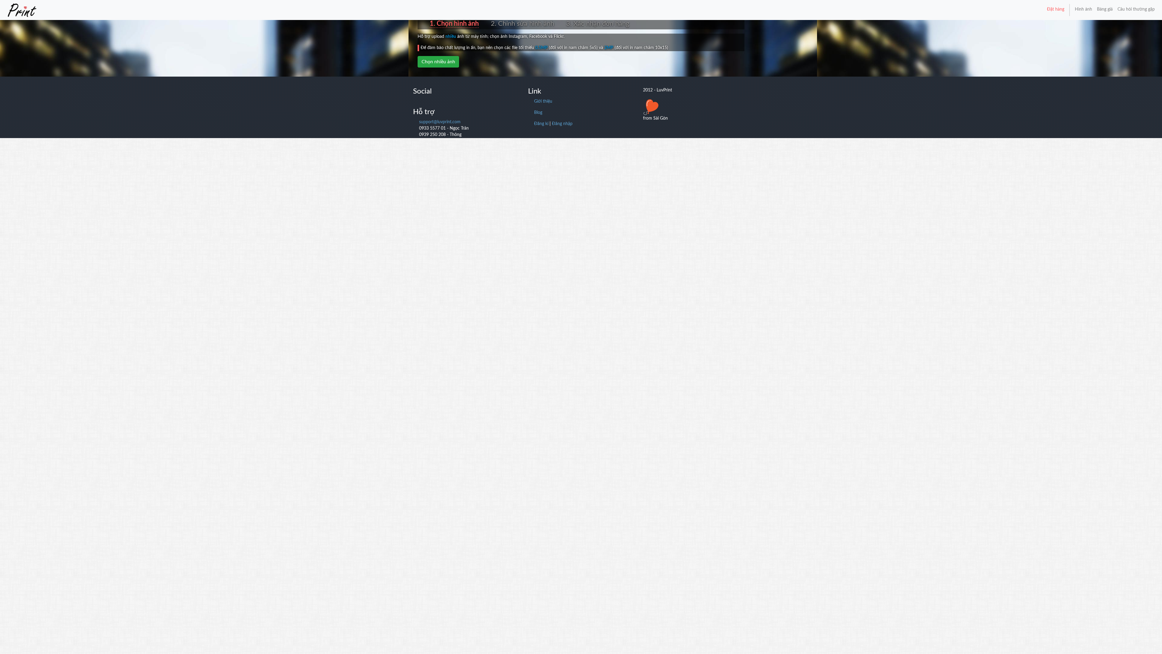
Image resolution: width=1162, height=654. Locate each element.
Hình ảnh (1083, 9)
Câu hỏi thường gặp (1136, 9)
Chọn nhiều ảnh (438, 61)
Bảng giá (1105, 9)
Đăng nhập (562, 124)
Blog (538, 113)
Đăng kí (541, 124)
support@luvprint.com (440, 122)
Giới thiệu (543, 101)
